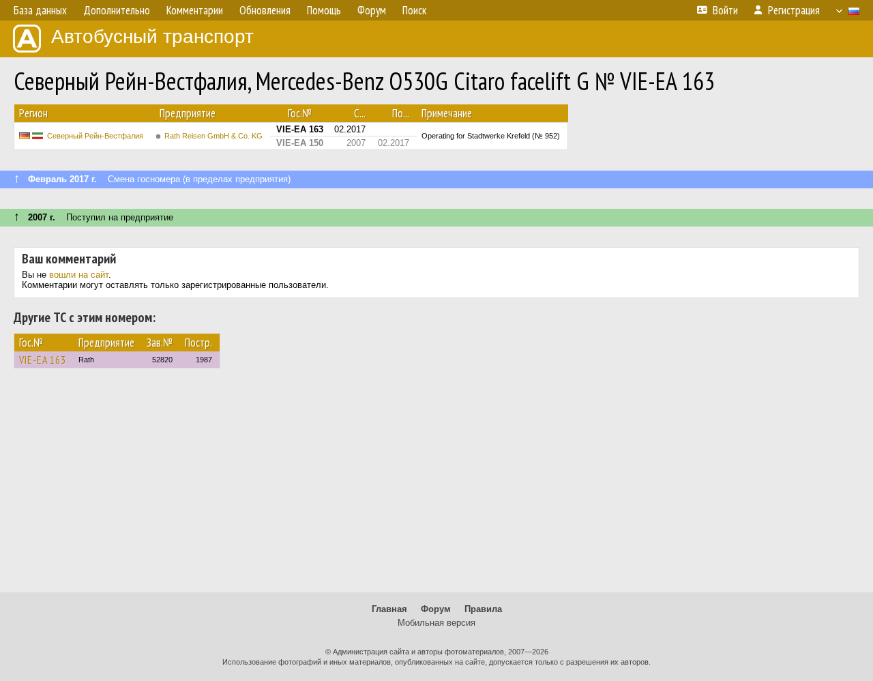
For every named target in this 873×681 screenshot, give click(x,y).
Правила (483, 609)
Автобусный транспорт (152, 36)
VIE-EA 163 (42, 359)
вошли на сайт (78, 275)
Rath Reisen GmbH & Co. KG (213, 136)
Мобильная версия (436, 623)
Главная (389, 609)
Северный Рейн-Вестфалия (95, 136)
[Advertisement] (436, 486)
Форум (436, 609)
